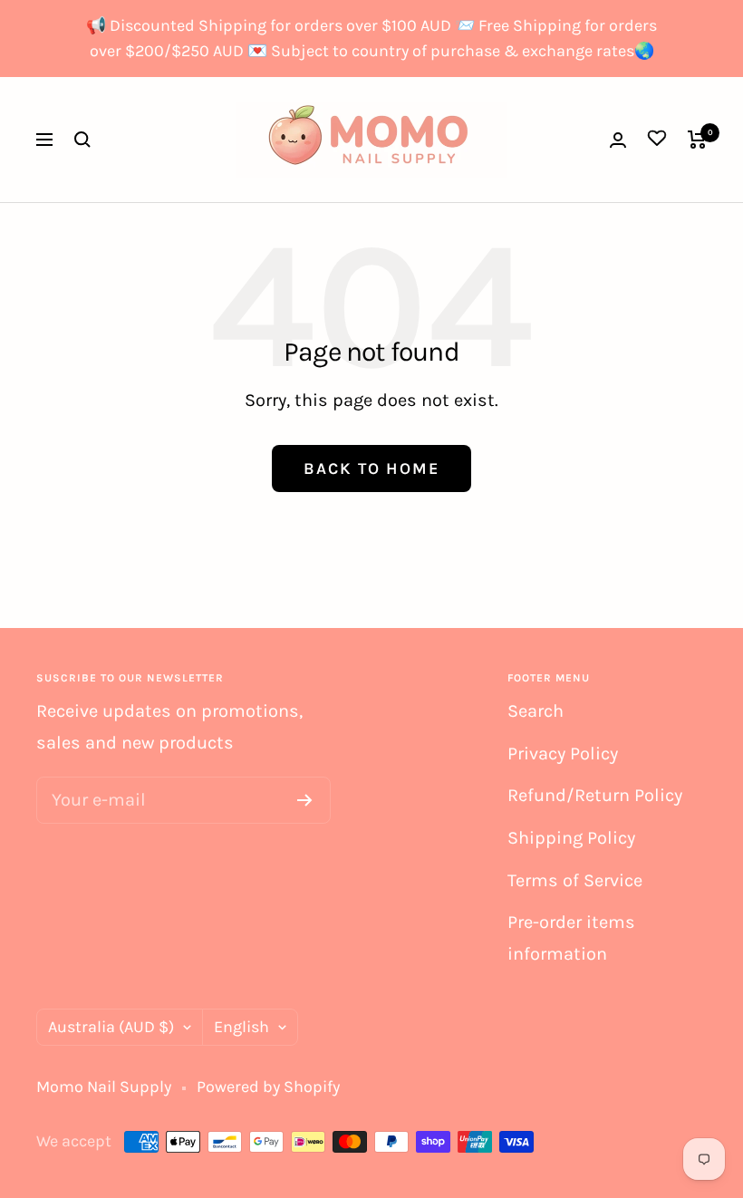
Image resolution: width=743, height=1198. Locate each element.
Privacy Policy (562, 753)
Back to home (371, 468)
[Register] (305, 800)
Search (535, 710)
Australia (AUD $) (111, 1027)
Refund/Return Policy (594, 795)
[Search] (82, 139)
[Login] (618, 140)
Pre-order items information (571, 938)
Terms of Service (574, 880)
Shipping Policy (571, 837)
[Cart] (697, 139)
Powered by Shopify (268, 1087)
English (241, 1027)
